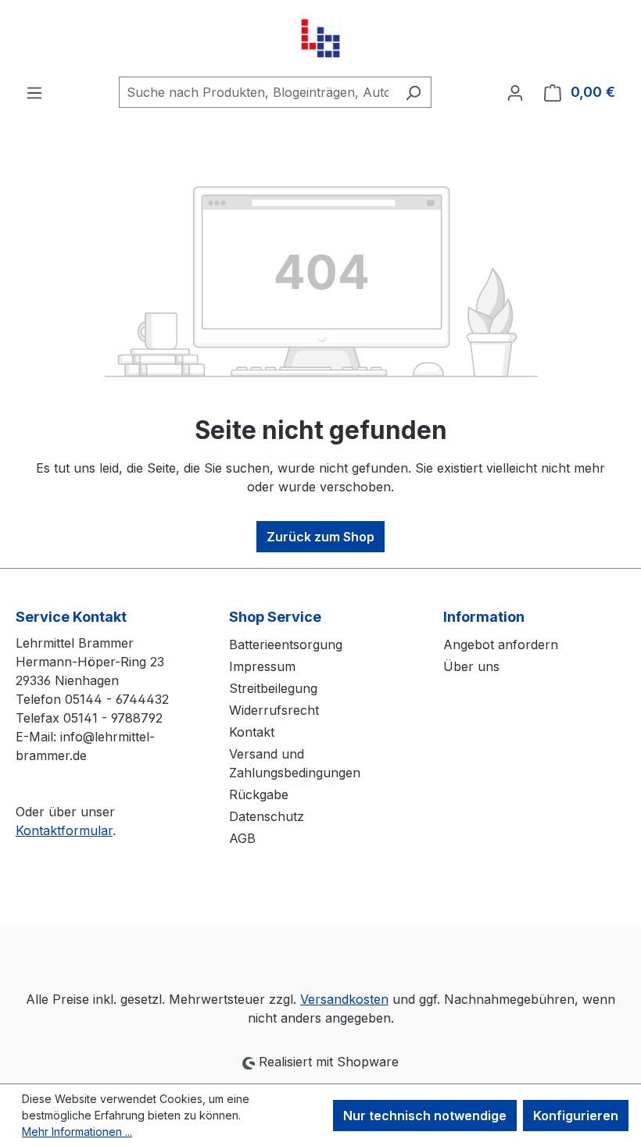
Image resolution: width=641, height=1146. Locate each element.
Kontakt (251, 732)
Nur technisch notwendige (425, 1115)
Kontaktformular (64, 830)
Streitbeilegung (273, 688)
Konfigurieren (575, 1115)
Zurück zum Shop (320, 536)
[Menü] (34, 92)
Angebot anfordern (500, 644)
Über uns (471, 666)
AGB (242, 838)
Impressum (262, 666)
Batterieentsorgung (285, 644)
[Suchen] (413, 92)
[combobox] (257, 92)
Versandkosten (344, 999)
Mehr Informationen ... (77, 1131)
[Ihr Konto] (515, 92)
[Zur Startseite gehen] (320, 38)
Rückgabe (258, 794)
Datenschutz (266, 816)
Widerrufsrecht (274, 710)
